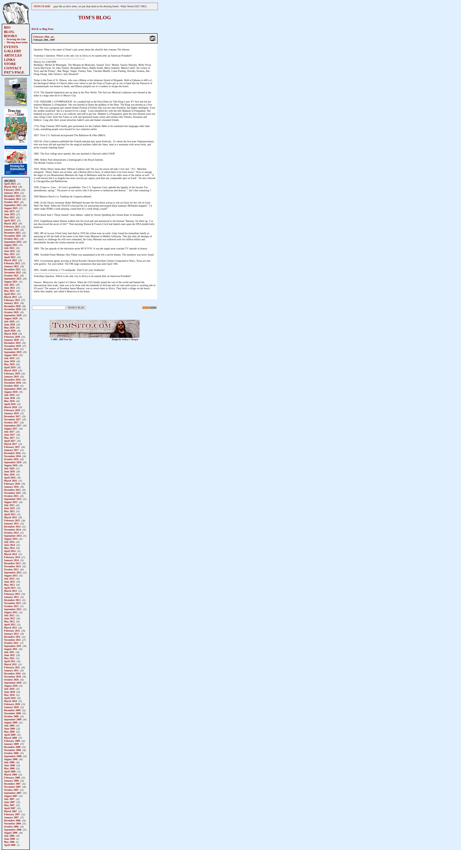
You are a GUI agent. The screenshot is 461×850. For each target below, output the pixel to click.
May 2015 (9, 511)
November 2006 (12, 823)
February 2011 (12, 667)
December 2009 (12, 710)
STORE (10, 64)
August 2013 (10, 575)
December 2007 (12, 783)
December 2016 (12, 453)
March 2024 (10, 186)
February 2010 (12, 704)
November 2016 (12, 456)
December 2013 (12, 563)
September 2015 (12, 499)
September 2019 (12, 352)
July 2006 (9, 835)
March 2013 (10, 590)
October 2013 (11, 569)
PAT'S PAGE (14, 72)
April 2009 (9, 734)
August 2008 (10, 759)
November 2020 (12, 309)
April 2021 (9, 293)
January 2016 (11, 486)
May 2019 (9, 364)
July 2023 (9, 211)
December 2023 (12, 195)
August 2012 (10, 612)
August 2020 (10, 318)
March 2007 (10, 811)
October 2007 (11, 789)
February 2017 (12, 447)
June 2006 (9, 838)
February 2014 (12, 557)
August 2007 (10, 796)
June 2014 (9, 544)
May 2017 (9, 437)
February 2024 (12, 189)
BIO (7, 27)
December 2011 (12, 636)
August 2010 (10, 685)
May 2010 (9, 695)
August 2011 (10, 649)
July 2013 (9, 578)
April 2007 (9, 808)
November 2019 (12, 346)
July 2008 (9, 762)
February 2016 (12, 483)
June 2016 (9, 471)
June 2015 (9, 508)
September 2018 (12, 388)
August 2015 (10, 502)
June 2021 (9, 287)
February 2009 (12, 740)
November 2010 (12, 676)
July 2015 (9, 505)
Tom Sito (68, 339)
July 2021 (9, 284)
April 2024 (9, 183)
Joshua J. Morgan (130, 339)
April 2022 (9, 257)
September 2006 (12, 829)
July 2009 (9, 725)
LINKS (9, 60)
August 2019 (10, 355)
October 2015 (11, 496)
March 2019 (10, 370)
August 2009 (10, 722)
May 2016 (9, 474)
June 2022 (9, 251)
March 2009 (10, 737)
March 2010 (10, 701)
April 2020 (9, 330)
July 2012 (9, 615)
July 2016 (9, 468)
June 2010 (9, 691)
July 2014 (9, 541)
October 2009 (11, 716)
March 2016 (10, 480)
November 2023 (12, 199)
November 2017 (12, 419)
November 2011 (12, 639)
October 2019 (11, 349)
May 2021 (9, 290)
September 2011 (12, 646)
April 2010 (9, 698)
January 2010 (11, 707)
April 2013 (9, 587)
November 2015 (12, 492)
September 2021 (12, 278)
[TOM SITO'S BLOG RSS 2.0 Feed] (149, 308)
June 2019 (9, 361)
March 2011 (10, 664)
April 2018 (9, 404)
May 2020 (9, 327)
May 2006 (9, 841)
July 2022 (9, 248)
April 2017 (9, 440)
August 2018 (10, 391)
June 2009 (9, 728)
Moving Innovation (17, 42)
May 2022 (9, 254)
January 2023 (11, 229)
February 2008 (12, 777)
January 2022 (11, 266)
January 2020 (11, 339)
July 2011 (9, 652)
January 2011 (11, 670)
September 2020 (12, 315)
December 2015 (12, 489)
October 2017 (11, 422)
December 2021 (12, 269)
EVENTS (11, 47)
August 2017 (10, 428)
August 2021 (10, 281)
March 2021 (10, 297)
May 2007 (9, 805)
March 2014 (10, 554)
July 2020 (9, 321)
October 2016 (11, 459)
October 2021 (11, 275)
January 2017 (11, 450)
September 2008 (12, 756)
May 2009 (9, 731)
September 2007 (12, 792)
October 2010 (11, 679)
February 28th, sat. (43, 36)
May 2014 (9, 548)
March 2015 (10, 517)
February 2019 (12, 373)
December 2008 (12, 747)
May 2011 (9, 658)
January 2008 (11, 780)
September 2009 (12, 719)
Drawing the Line (16, 39)
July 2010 (9, 688)
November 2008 (12, 750)
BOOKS (10, 36)
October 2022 (11, 238)
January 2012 (11, 633)
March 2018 (10, 407)
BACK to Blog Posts (42, 29)
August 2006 (10, 832)
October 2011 (11, 642)
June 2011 (9, 655)
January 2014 (11, 560)
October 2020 (11, 312)
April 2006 (9, 845)
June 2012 (9, 618)
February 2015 (12, 520)
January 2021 (11, 303)
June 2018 (9, 398)
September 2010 (12, 682)
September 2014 (12, 535)
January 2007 (11, 817)
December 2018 (12, 379)
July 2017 (9, 431)
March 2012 (10, 627)
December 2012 (12, 600)
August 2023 (10, 208)
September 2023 (12, 205)
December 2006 (12, 820)
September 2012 (12, 609)
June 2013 (9, 581)
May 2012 (9, 621)
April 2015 (9, 514)
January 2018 (11, 413)
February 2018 (12, 410)
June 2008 (9, 765)
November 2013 (12, 566)
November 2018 (12, 382)
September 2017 (12, 425)
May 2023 (9, 217)
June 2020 (9, 324)
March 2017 (10, 443)
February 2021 (12, 300)
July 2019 (9, 358)
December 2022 (12, 232)
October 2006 (11, 826)
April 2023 (9, 220)
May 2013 (9, 584)
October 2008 (11, 753)
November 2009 (12, 713)
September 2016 (12, 462)
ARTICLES (13, 55)
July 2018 (9, 394)
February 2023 (12, 226)
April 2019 (9, 367)
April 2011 (9, 661)
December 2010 (12, 673)
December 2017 (12, 416)
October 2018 (11, 385)
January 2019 (11, 376)
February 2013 (12, 593)
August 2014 (10, 538)
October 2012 (11, 606)
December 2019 (12, 342)
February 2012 (12, 630)
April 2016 (9, 477)
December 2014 (12, 526)
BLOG (9, 32)
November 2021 (12, 272)
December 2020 (12, 306)
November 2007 (12, 786)
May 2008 (9, 768)
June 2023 (9, 214)
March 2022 (10, 260)
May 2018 (9, 401)
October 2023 (11, 202)
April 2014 (9, 551)
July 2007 (9, 799)
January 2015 (11, 523)
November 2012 (12, 603)
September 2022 (12, 241)
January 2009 (11, 743)
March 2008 (10, 774)
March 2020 (10, 333)
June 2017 (9, 434)
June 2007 (9, 802)
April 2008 (9, 771)
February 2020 (12, 336)
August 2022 (10, 244)
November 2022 (12, 235)
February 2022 (12, 263)
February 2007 (12, 814)
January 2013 (11, 597)
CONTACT (12, 68)
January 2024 (11, 192)
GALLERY (12, 51)
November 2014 (12, 529)
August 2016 (10, 465)
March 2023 (10, 223)
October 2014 (11, 532)
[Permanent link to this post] (152, 40)
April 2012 (9, 624)
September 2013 (12, 572)
